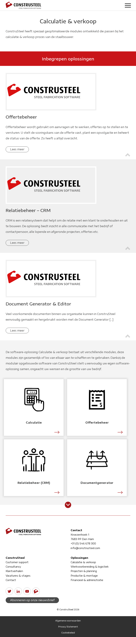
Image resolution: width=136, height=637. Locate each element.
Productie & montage (84, 575)
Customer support (17, 562)
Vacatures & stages (18, 575)
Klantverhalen (14, 571)
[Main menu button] (128, 5)
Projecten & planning (84, 571)
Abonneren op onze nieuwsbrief (32, 600)
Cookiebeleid (68, 632)
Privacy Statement (68, 626)
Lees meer (17, 149)
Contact (11, 580)
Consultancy (13, 566)
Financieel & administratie (87, 580)
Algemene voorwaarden (68, 620)
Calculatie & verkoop (83, 562)
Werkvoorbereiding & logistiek (90, 566)
